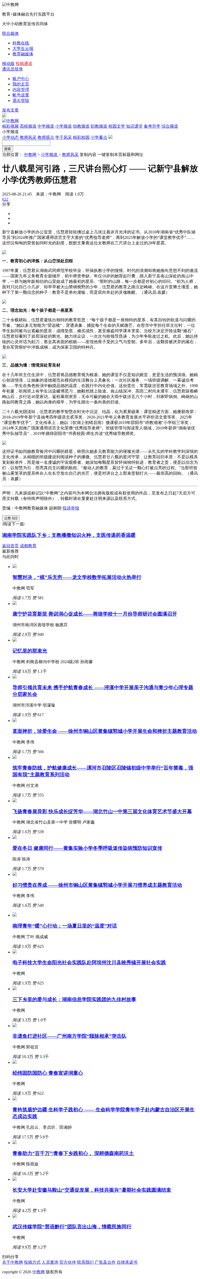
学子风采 (63, 137)
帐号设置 (20, 95)
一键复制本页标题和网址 (120, 154)
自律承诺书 (127, 1262)
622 (5, 199)
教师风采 (28, 137)
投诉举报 (71, 508)
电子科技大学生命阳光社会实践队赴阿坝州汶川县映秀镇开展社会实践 (89, 962)
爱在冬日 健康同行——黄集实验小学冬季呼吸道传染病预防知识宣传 (87, 848)
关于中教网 (12, 1262)
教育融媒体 (22, 54)
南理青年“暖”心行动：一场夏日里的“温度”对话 (64, 926)
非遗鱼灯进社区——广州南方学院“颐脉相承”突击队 (69, 1036)
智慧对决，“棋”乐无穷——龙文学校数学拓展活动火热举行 (76, 577)
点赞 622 (10, 518)
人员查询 (50, 1262)
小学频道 (50, 154)
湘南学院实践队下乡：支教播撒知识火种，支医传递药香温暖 (69, 535)
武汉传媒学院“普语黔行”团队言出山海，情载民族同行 (72, 1226)
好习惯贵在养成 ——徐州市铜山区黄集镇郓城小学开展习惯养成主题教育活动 (97, 885)
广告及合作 (105, 1262)
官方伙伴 (67, 1262)
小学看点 (99, 137)
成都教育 (28, 546)
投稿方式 (32, 1262)
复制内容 (88, 154)
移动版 (8, 63)
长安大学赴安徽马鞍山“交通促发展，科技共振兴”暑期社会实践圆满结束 (91, 1190)
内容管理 (20, 89)
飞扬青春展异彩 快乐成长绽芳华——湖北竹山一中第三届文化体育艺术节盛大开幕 (102, 811)
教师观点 (46, 137)
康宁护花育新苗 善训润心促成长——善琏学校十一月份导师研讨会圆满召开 (94, 614)
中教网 (30, 154)
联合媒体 (10, 33)
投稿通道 (24, 63)
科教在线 (20, 43)
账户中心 (20, 78)
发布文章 (10, 110)
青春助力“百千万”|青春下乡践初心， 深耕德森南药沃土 (73, 1153)
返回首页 (10, 546)
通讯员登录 (12, 69)
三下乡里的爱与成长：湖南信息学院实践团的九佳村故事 (74, 999)
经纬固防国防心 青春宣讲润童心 (47, 1073)
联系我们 (85, 1262)
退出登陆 (20, 100)
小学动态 (10, 137)
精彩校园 (81, 137)
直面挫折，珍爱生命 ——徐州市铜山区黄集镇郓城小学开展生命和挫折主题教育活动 (104, 731)
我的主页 (20, 84)
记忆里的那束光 (29, 651)
